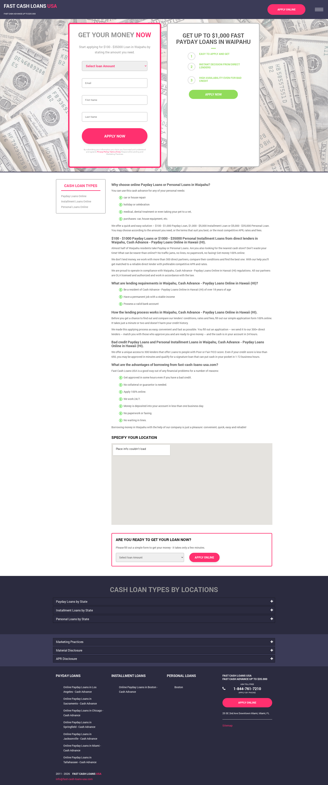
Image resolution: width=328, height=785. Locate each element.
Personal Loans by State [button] (72, 619)
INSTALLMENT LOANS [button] (128, 675)
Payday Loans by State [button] (71, 601)
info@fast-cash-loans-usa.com (74, 779)
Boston (178, 687)
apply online (287, 9)
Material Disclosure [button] (69, 650)
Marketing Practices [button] (69, 642)
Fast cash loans (86, 774)
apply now (213, 94)
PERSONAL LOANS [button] (181, 675)
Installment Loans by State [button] (74, 610)
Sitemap (227, 725)
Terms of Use (115, 152)
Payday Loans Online (73, 196)
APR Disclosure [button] (66, 659)
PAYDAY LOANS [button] (68, 675)
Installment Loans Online (76, 201)
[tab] (164, 601)
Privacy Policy (103, 152)
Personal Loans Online (74, 207)
